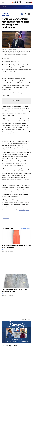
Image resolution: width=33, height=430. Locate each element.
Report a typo (6, 218)
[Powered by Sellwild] (29, 319)
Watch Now (28, 2)
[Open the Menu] (2, 2)
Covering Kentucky (6, 14)
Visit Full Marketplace (26, 228)
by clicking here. (24, 210)
